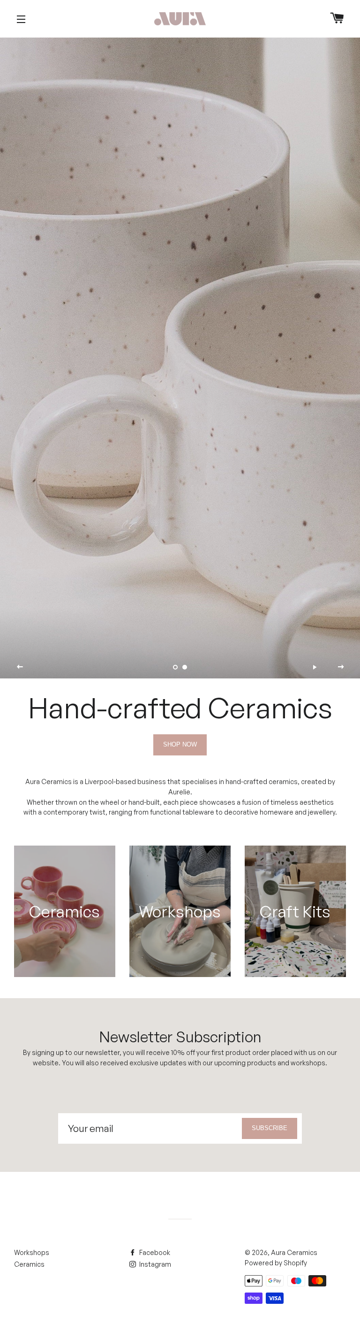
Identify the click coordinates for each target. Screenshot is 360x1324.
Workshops (31, 1252)
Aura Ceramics (294, 1252)
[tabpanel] (180, 358)
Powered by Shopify (276, 1263)
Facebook (154, 1252)
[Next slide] (340, 666)
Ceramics (29, 1264)
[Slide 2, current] (184, 667)
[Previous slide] (20, 666)
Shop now (180, 744)
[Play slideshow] (314, 666)
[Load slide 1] (175, 667)
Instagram (154, 1264)
